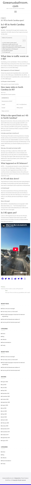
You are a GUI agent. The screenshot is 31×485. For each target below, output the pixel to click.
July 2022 (4, 384)
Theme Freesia (24, 478)
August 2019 (5, 440)
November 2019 (6, 431)
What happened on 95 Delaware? (10, 49)
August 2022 (5, 381)
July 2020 (4, 408)
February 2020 (5, 423)
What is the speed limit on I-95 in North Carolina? (14, 47)
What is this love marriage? (8, 308)
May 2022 (4, 390)
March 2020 (5, 420)
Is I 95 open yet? (6, 52)
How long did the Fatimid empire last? (11, 322)
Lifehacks (4, 339)
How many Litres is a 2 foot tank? (10, 311)
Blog (3, 336)
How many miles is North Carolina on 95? (12, 46)
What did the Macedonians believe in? (11, 319)
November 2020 (6, 396)
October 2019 (5, 434)
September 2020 (6, 402)
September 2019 (6, 437)
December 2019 (5, 428)
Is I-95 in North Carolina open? (12, 20)
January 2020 (5, 426)
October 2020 (5, 399)
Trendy (3, 18)
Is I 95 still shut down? (8, 50)
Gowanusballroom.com (15, 4)
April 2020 (4, 417)
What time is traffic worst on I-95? (10, 44)
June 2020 (4, 411)
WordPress (7, 480)
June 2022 (4, 387)
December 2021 (5, 393)
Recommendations (6, 342)
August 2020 (5, 405)
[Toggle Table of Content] (23, 40)
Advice (3, 333)
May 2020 (4, 414)
